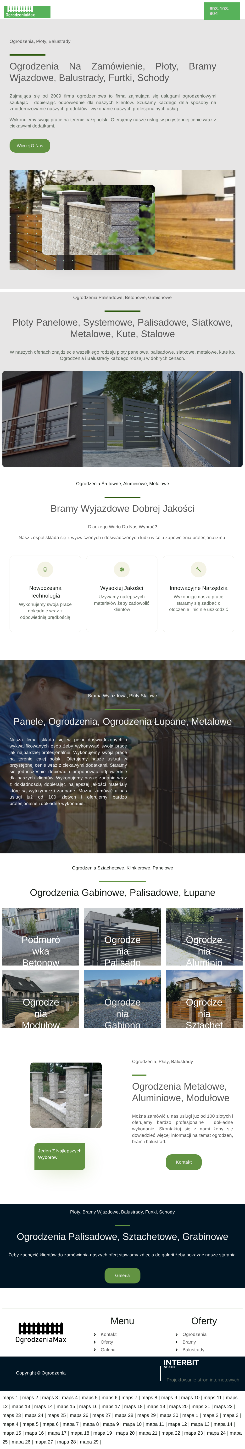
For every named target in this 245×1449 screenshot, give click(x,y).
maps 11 (213, 1397)
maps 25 (56, 1415)
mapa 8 (91, 1424)
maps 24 (34, 1415)
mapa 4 (10, 1424)
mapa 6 (51, 1424)
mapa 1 (190, 1415)
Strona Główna (71, 11)
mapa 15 (11, 1433)
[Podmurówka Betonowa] (40, 937)
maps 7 (129, 1397)
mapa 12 (177, 1424)
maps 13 (21, 1406)
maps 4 (70, 1397)
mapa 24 (216, 1433)
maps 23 (11, 1415)
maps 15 (66, 1406)
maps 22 (223, 1406)
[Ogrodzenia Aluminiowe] (204, 937)
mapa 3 (231, 1415)
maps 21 (201, 1406)
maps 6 (109, 1397)
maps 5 (90, 1397)
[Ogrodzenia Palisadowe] (122, 937)
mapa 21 (148, 1433)
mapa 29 (89, 1441)
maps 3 (50, 1397)
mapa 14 (223, 1424)
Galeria (156, 11)
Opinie (132, 11)
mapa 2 (210, 1415)
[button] (222, 11)
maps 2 (30, 1397)
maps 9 (169, 1397)
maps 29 (146, 1415)
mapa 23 (193, 1433)
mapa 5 (30, 1424)
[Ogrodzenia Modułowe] (40, 999)
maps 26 (79, 1415)
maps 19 (156, 1406)
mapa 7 (71, 1424)
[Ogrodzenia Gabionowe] (122, 999)
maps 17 (111, 1406)
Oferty (103, 11)
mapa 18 (80, 1433)
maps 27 (101, 1415)
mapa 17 (57, 1433)
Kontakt (181, 11)
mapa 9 (111, 1424)
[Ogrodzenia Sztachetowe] (204, 999)
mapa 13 (200, 1424)
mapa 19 (102, 1433)
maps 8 (149, 1397)
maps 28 (124, 1415)
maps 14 (43, 1406)
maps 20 (178, 1406)
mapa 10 (132, 1424)
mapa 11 (155, 1424)
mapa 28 (66, 1441)
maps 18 (133, 1406)
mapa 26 (21, 1441)
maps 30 (169, 1415)
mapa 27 (43, 1441)
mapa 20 (125, 1433)
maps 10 (190, 1397)
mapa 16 (34, 1433)
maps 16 (88, 1406)
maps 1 (10, 1397)
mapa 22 (170, 1433)
